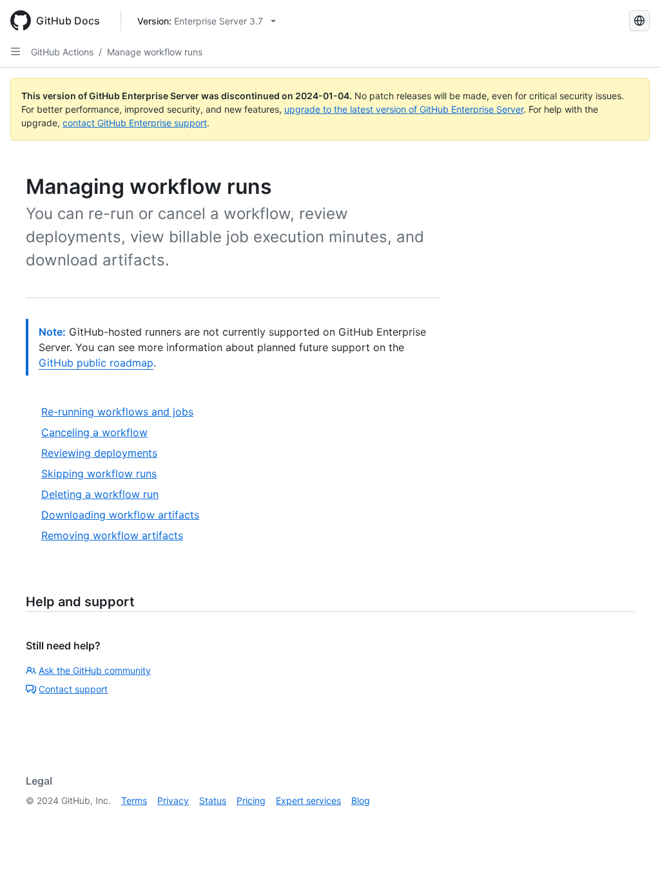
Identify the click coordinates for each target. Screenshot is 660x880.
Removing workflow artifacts (112, 535)
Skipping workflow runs (99, 473)
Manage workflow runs (154, 51)
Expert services (308, 800)
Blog (360, 800)
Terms (134, 800)
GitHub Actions (62, 51)
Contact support (73, 689)
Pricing (251, 800)
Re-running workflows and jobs (117, 411)
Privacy (173, 800)
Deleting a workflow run (100, 494)
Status (212, 800)
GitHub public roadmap (96, 362)
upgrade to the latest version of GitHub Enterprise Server (403, 109)
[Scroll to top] (632, 852)
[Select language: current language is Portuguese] (639, 20)
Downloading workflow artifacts (120, 514)
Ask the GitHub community (95, 670)
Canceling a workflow (94, 432)
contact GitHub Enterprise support (135, 122)
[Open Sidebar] (15, 51)
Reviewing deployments (99, 452)
